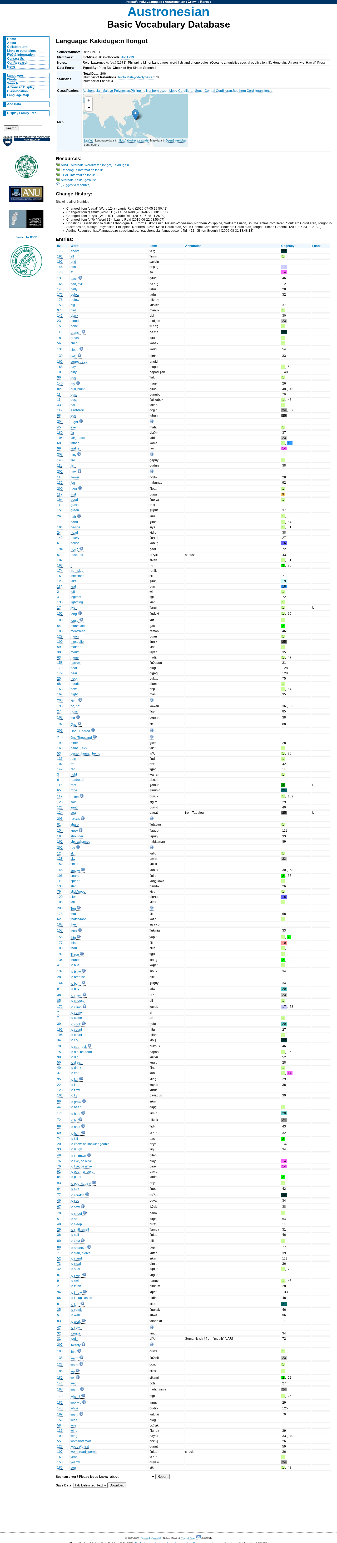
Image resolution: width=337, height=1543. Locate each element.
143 (60, 460)
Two (73, 1352)
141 (60, 1383)
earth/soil (77, 410)
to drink (76, 1068)
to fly (74, 1095)
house (75, 543)
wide (74, 1420)
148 (60, 1408)
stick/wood (78, 891)
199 (60, 954)
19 (59, 836)
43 (59, 405)
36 (59, 1235)
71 (59, 1253)
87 (59, 1275)
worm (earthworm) (84, 1452)
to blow (76, 972)
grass (74, 505)
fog (73, 482)
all (72, 256)
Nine (74, 701)
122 (60, 1364)
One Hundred (80, 731)
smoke (75, 870)
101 (60, 1095)
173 (60, 272)
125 (60, 802)
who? (74, 1415)
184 (60, 527)
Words (12, 79)
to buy (75, 989)
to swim (76, 1281)
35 (59, 1310)
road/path (77, 780)
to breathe (78, 977)
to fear (75, 1085)
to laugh (76, 1149)
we (73, 1371)
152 (60, 864)
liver (74, 607)
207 (60, 1345)
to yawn (76, 1327)
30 (59, 652)
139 (60, 356)
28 (59, 977)
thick (74, 931)
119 (59, 410)
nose (74, 711)
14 (59, 289)
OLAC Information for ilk (78, 175)
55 (59, 1441)
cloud (74, 350)
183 (60, 948)
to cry (74, 1040)
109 (60, 642)
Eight (74, 422)
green (75, 510)
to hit (74, 1120)
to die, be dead (81, 1052)
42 (59, 1269)
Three (75, 955)
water (74, 1365)
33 (59, 1149)
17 (59, 607)
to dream (77, 1062)
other (74, 743)
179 (60, 668)
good (74, 500)
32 (59, 1333)
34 (59, 1040)
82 (59, 389)
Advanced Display (20, 87)
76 (59, 1161)
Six (73, 848)
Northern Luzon (157, 91)
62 (59, 919)
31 (59, 1338)
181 (60, 1402)
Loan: (316, 246)
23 (59, 321)
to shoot (76, 1214)
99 (59, 448)
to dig (74, 1057)
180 (60, 432)
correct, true (79, 361)
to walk (76, 1315)
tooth (74, 1338)
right (74, 774)
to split (75, 1241)
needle (76, 684)
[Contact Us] (198, 1538)
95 (59, 1079)
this (73, 943)
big (73, 305)
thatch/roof (78, 919)
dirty (74, 372)
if (71, 565)
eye (73, 427)
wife (73, 1425)
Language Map (18, 95)
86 (59, 1101)
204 (60, 421)
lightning (77, 602)
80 (59, 1241)
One (74, 724)
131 (60, 349)
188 (60, 1389)
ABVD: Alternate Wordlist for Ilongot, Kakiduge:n (95, 165)
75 (59, 1052)
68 (59, 684)
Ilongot (268, 91)
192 (60, 262)
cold (74, 356)
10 (59, 372)
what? (75, 1390)
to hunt (75, 1133)
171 (60, 1113)
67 (59, 1206)
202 (60, 847)
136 (60, 1431)
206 (60, 908)
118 (59, 505)
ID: (59, 246)
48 (59, 1224)
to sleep (76, 1224)
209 (60, 730)
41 (59, 965)
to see (75, 1200)
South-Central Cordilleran (213, 91)
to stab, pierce (81, 1253)
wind (74, 1431)
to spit (75, 1235)
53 (59, 753)
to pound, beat (81, 1183)
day (73, 367)
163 (60, 689)
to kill (74, 1139)
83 (59, 1321)
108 (60, 620)
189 (60, 1414)
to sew (75, 1207)
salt (73, 802)
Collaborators (17, 47)
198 (60, 1351)
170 (60, 1396)
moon (75, 636)
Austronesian (175, 2)
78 (59, 1046)
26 (59, 516)
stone (74, 897)
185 (60, 1371)
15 (59, 326)
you (73, 1467)
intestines (77, 576)
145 (60, 870)
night (74, 694)
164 (60, 500)
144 (60, 983)
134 (60, 960)
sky (73, 859)
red (73, 769)
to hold (75, 1127)
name (75, 657)
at (72, 272)
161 (60, 841)
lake (74, 581)
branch (76, 333)
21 (59, 1286)
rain (73, 759)
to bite (75, 965)
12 (59, 853)
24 (59, 532)
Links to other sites (21, 51)
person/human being (85, 753)
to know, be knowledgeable (90, 1144)
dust (74, 394)
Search (12, 83)
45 (59, 427)
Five (74, 472)
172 (60, 1007)
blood (75, 321)
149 (60, 769)
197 (60, 724)
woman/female (81, 1441)
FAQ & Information (20, 55)
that (73, 914)
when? (75, 1396)
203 (60, 819)
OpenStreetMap (176, 140)
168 (60, 367)
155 (60, 613)
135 (60, 602)
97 (59, 310)
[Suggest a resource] (75, 185)
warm (74, 1358)
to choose (78, 1001)
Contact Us (15, 58)
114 (59, 586)
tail (73, 902)
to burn (76, 983)
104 (60, 438)
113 (59, 332)
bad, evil (77, 284)
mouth (75, 652)
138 (60, 1358)
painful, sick (79, 748)
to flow (75, 1090)
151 (60, 510)
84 (59, 1177)
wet (73, 1383)
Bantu (204, 2)
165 (60, 284)
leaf (73, 586)
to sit (74, 1219)
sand (74, 807)
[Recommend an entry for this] (152, 422)
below (75, 294)
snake (75, 876)
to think (76, 1286)
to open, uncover (83, 1171)
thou (74, 948)
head (74, 532)
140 (60, 383)
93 (59, 1183)
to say (75, 1189)
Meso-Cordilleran (181, 91)
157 (60, 930)
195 (60, 706)
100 (60, 1436)
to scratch (77, 1195)
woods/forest (80, 1446)
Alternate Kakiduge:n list (78, 180)
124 (60, 812)
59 (59, 647)
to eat (74, 1073)
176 (60, 294)
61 (59, 543)
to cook (76, 1024)
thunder (76, 960)
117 (59, 494)
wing (74, 1436)
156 (60, 937)
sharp (75, 824)
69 (59, 1133)
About (11, 43)
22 (59, 1085)
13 (59, 278)
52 (59, 1258)
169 (60, 1457)
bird (73, 310)
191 (60, 256)
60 (59, 443)
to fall (74, 1079)
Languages (15, 75)
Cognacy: (288, 246)
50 (59, 1062)
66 (59, 1298)
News (11, 66)
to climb (76, 1007)
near (74, 668)
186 (60, 1467)
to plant (76, 1177)
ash (73, 267)
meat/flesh (78, 631)
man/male (78, 626)
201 (60, 471)
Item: (153, 246)
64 (59, 1189)
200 (60, 488)
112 (59, 796)
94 (59, 1292)
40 (59, 1068)
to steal (76, 1264)
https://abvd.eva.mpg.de (144, 2)
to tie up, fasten (81, 1298)
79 (59, 891)
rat (72, 764)
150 (60, 1462)
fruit (73, 494)
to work (76, 1321)
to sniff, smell (80, 1229)
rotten (75, 797)
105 (60, 902)
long (74, 614)
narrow (76, 663)
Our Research (17, 62)
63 (59, 657)
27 (59, 711)
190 (60, 743)
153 (60, 305)
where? (76, 1403)
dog (73, 377)
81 (59, 824)
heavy (75, 538)
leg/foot (76, 597)
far (72, 432)
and (73, 262)
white (74, 1408)
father (75, 443)
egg (73, 415)
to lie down (78, 1156)
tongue (76, 1333)
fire (73, 460)
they (74, 924)
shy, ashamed (80, 841)
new (74, 689)
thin (73, 937)
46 (59, 1200)
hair (73, 517)
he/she (75, 527)
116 (59, 477)
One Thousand (81, 738)
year (74, 1457)
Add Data (14, 104)
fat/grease (78, 438)
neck (74, 678)
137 (60, 971)
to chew (76, 995)
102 (60, 764)
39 (59, 1024)
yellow (75, 1462)
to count (76, 1029)
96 (59, 377)
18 (59, 338)
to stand (76, 1258)
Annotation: (193, 246)
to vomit (76, 1310)
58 (59, 1425)
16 (59, 576)
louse (74, 621)
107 (60, 1452)
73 (59, 1264)
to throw (76, 1292)
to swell (76, 1275)
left (73, 592)
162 (60, 717)
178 (60, 914)
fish (73, 465)
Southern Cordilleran (248, 91)
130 (60, 886)
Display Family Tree (22, 113)
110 (59, 881)
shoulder (77, 836)
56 (59, 343)
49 (59, 1155)
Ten (73, 908)
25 (59, 678)
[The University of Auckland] (26, 143)
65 (59, 790)
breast (75, 338)
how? (74, 550)
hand (74, 522)
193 (60, 565)
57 (59, 555)
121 (60, 807)
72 (59, 1120)
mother (76, 647)
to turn (75, 1304)
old (73, 718)
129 (60, 636)
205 (60, 700)
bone (74, 326)
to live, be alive (81, 1161)
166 (60, 361)
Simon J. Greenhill (151, 1538)
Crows (192, 2)
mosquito (77, 642)
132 (60, 482)
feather (76, 448)
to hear (76, 1107)
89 (59, 1126)
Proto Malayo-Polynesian (136, 77)
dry (73, 384)
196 (60, 1029)
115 (59, 785)
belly (74, 289)
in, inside (77, 571)
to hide (75, 1114)
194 (60, 549)
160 (60, 748)
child (74, 343)
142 (60, 538)
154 (60, 830)
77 (59, 1195)
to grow (76, 1102)
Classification (17, 91)
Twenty (76, 1345)
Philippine (138, 91)
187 (60, 924)
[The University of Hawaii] (26, 168)
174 (60, 571)
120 (60, 897)
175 (60, 251)
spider (75, 881)
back (74, 279)
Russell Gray (188, 1538)
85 (59, 1001)
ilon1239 (127, 57)
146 (60, 267)
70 (59, 1213)
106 (60, 876)
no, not (75, 706)
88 (59, 1247)
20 (59, 1144)
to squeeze (78, 1248)
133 (60, 759)
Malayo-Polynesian (116, 91)
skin (73, 853)
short (74, 831)
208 (60, 454)
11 (59, 394)
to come (76, 1012)
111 (59, 465)
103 (60, 631)
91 (59, 989)
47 (59, 1327)
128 (60, 859)
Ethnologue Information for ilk (82, 170)
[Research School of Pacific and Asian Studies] (26, 195)
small (74, 864)
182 (60, 560)
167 (60, 694)
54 (59, 626)
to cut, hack (79, 1047)
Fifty (73, 455)
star (73, 886)
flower (75, 477)
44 (59, 1107)
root (73, 785)
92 (59, 1171)
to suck (76, 1269)
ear (73, 405)
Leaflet (88, 140)
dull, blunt (78, 389)
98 (59, 415)
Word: (75, 246)
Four (74, 489)
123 (60, 1090)
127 (60, 1446)
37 (59, 1073)
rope (74, 790)
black (74, 315)
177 (60, 943)
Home (11, 39)
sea (73, 812)
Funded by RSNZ (26, 237)
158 (60, 663)
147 (60, 315)
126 (60, 581)
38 (59, 995)
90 (59, 1057)
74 (59, 1139)
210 (60, 737)
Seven (75, 819)
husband (77, 555)
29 (59, 1229)
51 (59, 1219)
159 (60, 1420)
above (75, 251)
